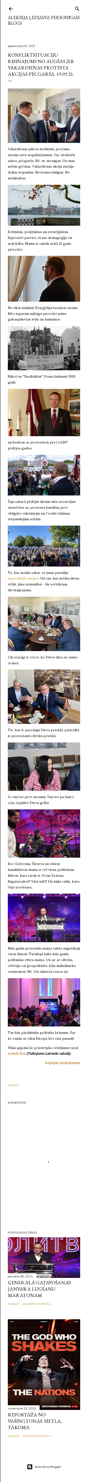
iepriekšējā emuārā (23, 578)
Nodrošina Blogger (48, 1467)
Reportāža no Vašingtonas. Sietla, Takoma (35, 1421)
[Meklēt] (77, 7)
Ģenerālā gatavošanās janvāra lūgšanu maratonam (39, 1288)
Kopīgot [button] (13, 1085)
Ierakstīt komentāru (37, 1304)
